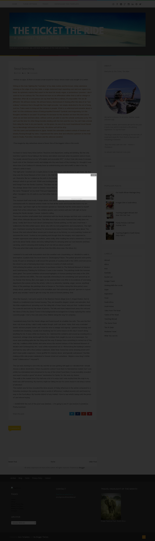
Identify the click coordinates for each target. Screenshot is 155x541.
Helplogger (79, 199)
